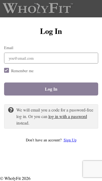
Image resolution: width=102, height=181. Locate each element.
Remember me (22, 70)
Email (8, 47)
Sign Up (70, 139)
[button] (51, 139)
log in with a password (67, 116)
